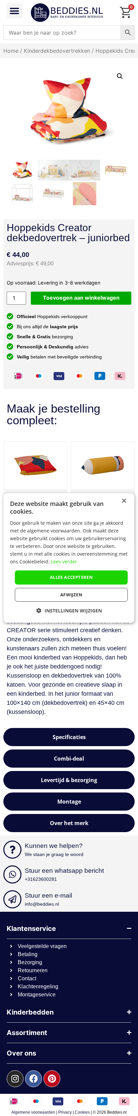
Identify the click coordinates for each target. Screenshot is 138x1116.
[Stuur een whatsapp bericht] (12, 874)
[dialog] (68, 558)
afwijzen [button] (71, 595)
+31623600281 (41, 879)
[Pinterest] (52, 1078)
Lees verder (64, 561)
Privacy (65, 1112)
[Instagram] (15, 1078)
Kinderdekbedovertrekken (57, 50)
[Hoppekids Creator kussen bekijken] (35, 465)
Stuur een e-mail (48, 895)
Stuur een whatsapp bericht (64, 870)
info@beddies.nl (42, 904)
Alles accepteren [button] (71, 577)
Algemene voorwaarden (33, 1112)
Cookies (82, 1112)
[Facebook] (33, 1078)
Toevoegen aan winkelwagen (81, 297)
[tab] (69, 737)
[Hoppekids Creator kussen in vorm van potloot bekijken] (102, 465)
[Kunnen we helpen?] (12, 850)
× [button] (123, 501)
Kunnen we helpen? (54, 845)
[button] (14, 10)
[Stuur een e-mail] (12, 899)
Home (10, 50)
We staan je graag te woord (54, 854)
